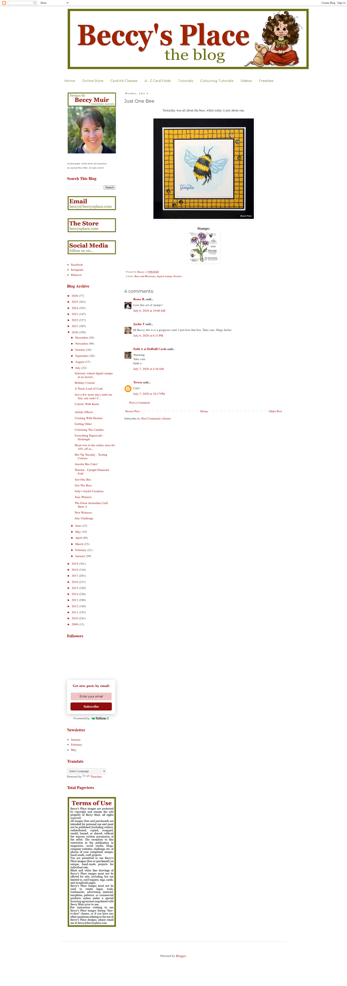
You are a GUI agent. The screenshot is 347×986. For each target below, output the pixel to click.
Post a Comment (139, 402)
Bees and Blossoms (145, 276)
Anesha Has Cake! (86, 464)
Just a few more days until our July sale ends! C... (93, 396)
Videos (246, 81)
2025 (75, 302)
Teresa (137, 382)
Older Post (275, 411)
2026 (75, 296)
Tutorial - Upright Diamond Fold (92, 471)
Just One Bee (83, 479)
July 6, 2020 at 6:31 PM (148, 335)
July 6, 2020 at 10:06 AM (149, 310)
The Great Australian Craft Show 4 (91, 504)
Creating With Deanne (89, 418)
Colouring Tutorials (217, 81)
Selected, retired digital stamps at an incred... (94, 375)
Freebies (266, 81)
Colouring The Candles (89, 430)
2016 (75, 582)
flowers (178, 276)
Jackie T (139, 324)
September (82, 356)
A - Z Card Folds (158, 81)
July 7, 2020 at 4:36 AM (148, 369)
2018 (75, 570)
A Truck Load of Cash (89, 388)
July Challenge (84, 518)
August (80, 362)
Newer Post (132, 411)
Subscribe (91, 706)
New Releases (83, 512)
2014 (75, 594)
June (78, 526)
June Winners (83, 497)
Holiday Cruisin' (85, 383)
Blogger (181, 956)
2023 (75, 314)
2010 (75, 618)
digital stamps (164, 276)
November (82, 343)
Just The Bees (83, 485)
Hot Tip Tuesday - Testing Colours (91, 456)
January (80, 556)
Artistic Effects (84, 412)
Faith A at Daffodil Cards (149, 349)
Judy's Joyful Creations (89, 491)
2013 (75, 600)
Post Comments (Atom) (156, 418)
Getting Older (83, 424)
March (79, 544)
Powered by (81, 718)
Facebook (77, 264)
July (78, 368)
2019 (75, 563)
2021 (75, 326)
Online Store (92, 81)
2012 (75, 606)
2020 (75, 332)
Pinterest (76, 275)
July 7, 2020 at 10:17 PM (149, 394)
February (81, 550)
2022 (75, 320)
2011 (75, 612)
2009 (75, 624)
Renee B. (139, 299)
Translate (96, 776)
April (79, 538)
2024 (75, 308)
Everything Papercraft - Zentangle (89, 437)
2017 (75, 576)
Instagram (77, 269)
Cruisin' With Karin (87, 404)
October (80, 350)
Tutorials (185, 81)
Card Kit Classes (124, 81)
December (82, 337)
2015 (75, 588)
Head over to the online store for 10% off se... (95, 447)
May (78, 532)
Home (69, 81)
